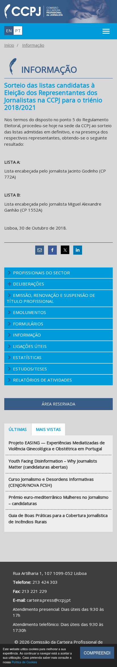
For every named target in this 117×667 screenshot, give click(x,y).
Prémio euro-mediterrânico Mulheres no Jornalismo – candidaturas (58, 500)
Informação (33, 45)
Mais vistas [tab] (48, 429)
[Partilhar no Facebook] (52, 250)
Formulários (28, 324)
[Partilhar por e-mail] (39, 250)
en (9, 30)
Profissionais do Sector (41, 272)
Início (9, 45)
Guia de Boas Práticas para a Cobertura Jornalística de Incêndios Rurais (58, 518)
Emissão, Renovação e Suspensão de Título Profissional (51, 298)
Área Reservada (58, 404)
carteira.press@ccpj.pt (49, 600)
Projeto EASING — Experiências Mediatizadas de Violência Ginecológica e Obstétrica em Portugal (57, 445)
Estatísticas (27, 357)
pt (18, 30)
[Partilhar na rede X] (65, 250)
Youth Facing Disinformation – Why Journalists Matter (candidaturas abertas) (53, 464)
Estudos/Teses (30, 369)
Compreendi (97, 653)
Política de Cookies (24, 662)
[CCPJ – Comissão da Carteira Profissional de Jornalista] (33, 11)
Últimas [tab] (18, 429)
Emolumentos (29, 312)
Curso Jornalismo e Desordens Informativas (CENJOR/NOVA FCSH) (51, 482)
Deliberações (28, 284)
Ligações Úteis (30, 346)
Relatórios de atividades (42, 380)
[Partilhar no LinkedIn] (77, 250)
